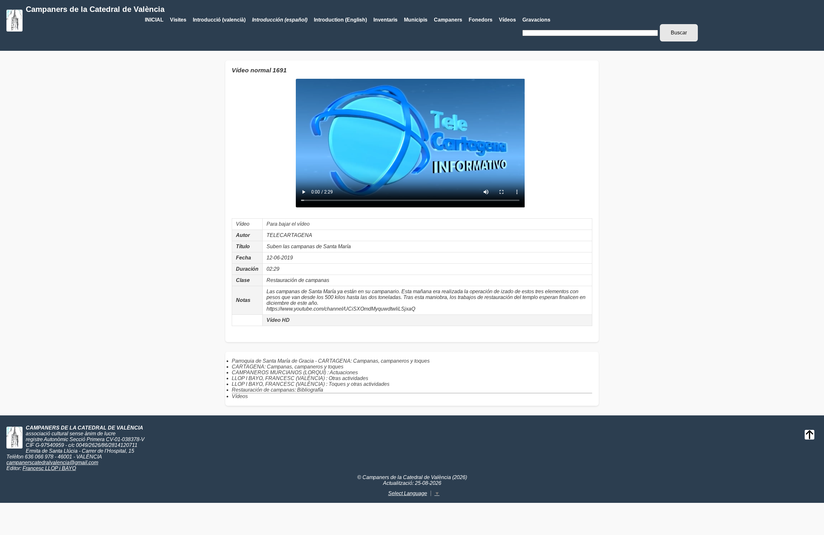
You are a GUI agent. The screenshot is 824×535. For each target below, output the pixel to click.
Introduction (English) (340, 20)
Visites (178, 20)
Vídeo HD (278, 320)
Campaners (448, 20)
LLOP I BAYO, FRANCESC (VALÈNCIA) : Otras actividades (300, 378)
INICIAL (154, 20)
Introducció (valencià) (219, 20)
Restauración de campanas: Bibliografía (277, 390)
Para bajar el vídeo (288, 224)
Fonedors (480, 20)
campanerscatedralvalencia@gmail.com (52, 462)
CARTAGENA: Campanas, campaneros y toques (287, 366)
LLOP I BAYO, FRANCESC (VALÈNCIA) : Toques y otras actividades (310, 384)
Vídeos (507, 20)
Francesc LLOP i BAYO (49, 468)
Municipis (415, 20)
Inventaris (385, 20)
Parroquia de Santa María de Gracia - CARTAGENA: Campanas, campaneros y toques (331, 361)
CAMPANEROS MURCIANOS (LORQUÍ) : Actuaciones (295, 372)
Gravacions (536, 20)
